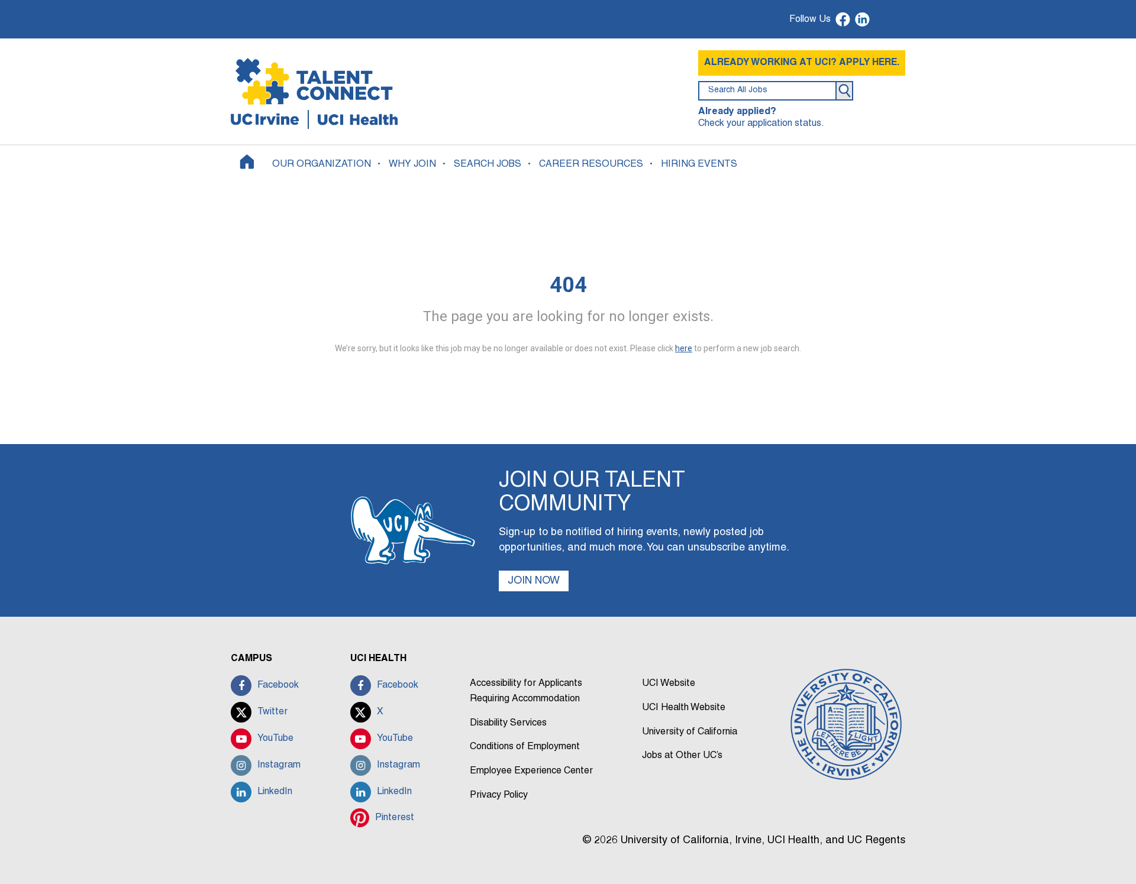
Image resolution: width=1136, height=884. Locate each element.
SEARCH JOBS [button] (487, 164)
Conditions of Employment (525, 747)
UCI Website (668, 683)
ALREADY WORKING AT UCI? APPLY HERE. (801, 63)
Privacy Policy (499, 795)
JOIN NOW (534, 581)
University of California (689, 732)
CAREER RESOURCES (591, 164)
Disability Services (508, 723)
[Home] (247, 161)
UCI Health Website (683, 708)
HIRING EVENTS (699, 164)
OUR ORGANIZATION (321, 164)
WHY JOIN (412, 164)
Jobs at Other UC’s (682, 756)
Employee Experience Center (531, 771)
